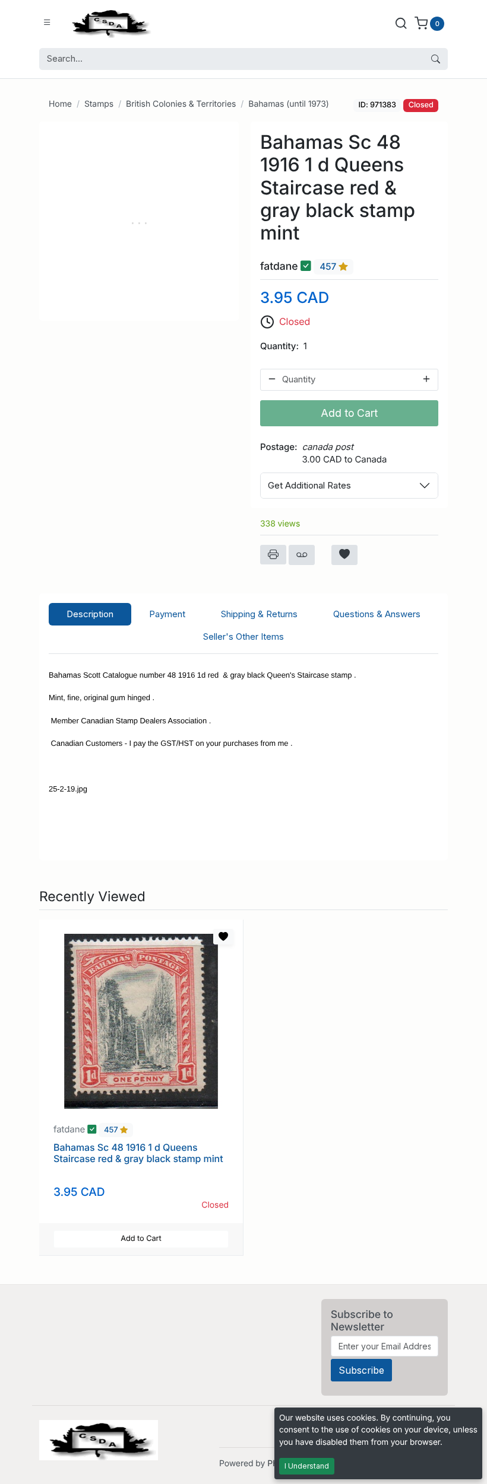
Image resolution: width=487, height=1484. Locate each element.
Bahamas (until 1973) (288, 104)
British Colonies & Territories (181, 104)
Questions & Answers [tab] (376, 614)
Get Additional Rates (309, 485)
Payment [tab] (167, 614)
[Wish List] (344, 555)
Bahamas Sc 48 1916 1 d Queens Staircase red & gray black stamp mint (138, 1152)
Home (60, 104)
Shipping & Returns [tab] (259, 614)
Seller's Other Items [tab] (243, 636)
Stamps (98, 104)
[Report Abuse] (302, 555)
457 (329, 266)
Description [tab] (90, 614)
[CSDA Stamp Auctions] (108, 23)
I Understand (306, 1465)
